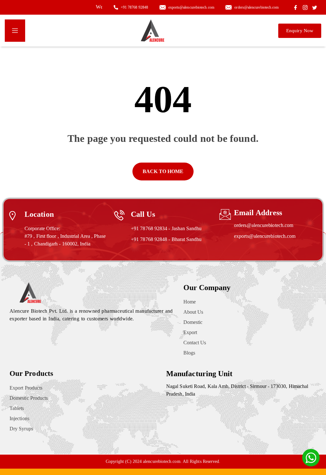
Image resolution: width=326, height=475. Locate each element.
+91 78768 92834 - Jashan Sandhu (166, 228)
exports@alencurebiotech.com (264, 236)
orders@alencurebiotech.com (263, 225)
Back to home (163, 171)
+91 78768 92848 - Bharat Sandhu (166, 239)
